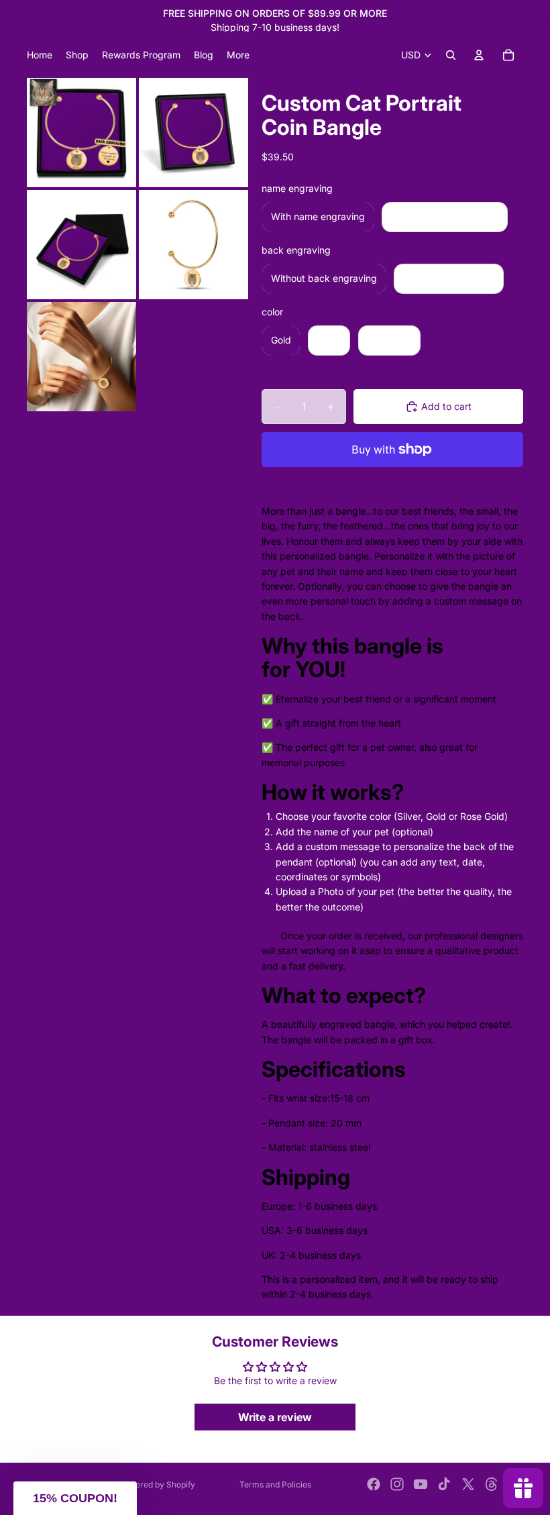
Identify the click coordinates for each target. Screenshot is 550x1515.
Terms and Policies (275, 1484)
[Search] (450, 55)
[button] (75, 1498)
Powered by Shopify (157, 1484)
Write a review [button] (275, 1417)
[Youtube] (420, 1484)
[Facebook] (374, 1484)
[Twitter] (468, 1484)
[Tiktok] (444, 1484)
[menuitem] (238, 55)
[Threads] (492, 1484)
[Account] (479, 55)
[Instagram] (397, 1484)
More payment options (393, 480)
